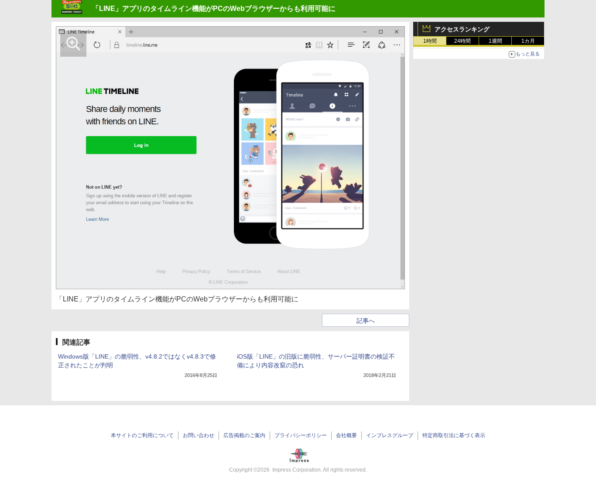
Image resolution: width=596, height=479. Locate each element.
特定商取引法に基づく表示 (453, 435)
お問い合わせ (198, 435)
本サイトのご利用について (142, 435)
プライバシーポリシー (300, 435)
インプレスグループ (389, 435)
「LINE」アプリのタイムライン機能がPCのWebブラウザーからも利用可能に (214, 8)
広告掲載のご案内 (244, 435)
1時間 (430, 41)
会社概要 (346, 435)
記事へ (365, 320)
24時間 (462, 41)
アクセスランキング (462, 29)
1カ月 (528, 41)
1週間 (495, 41)
